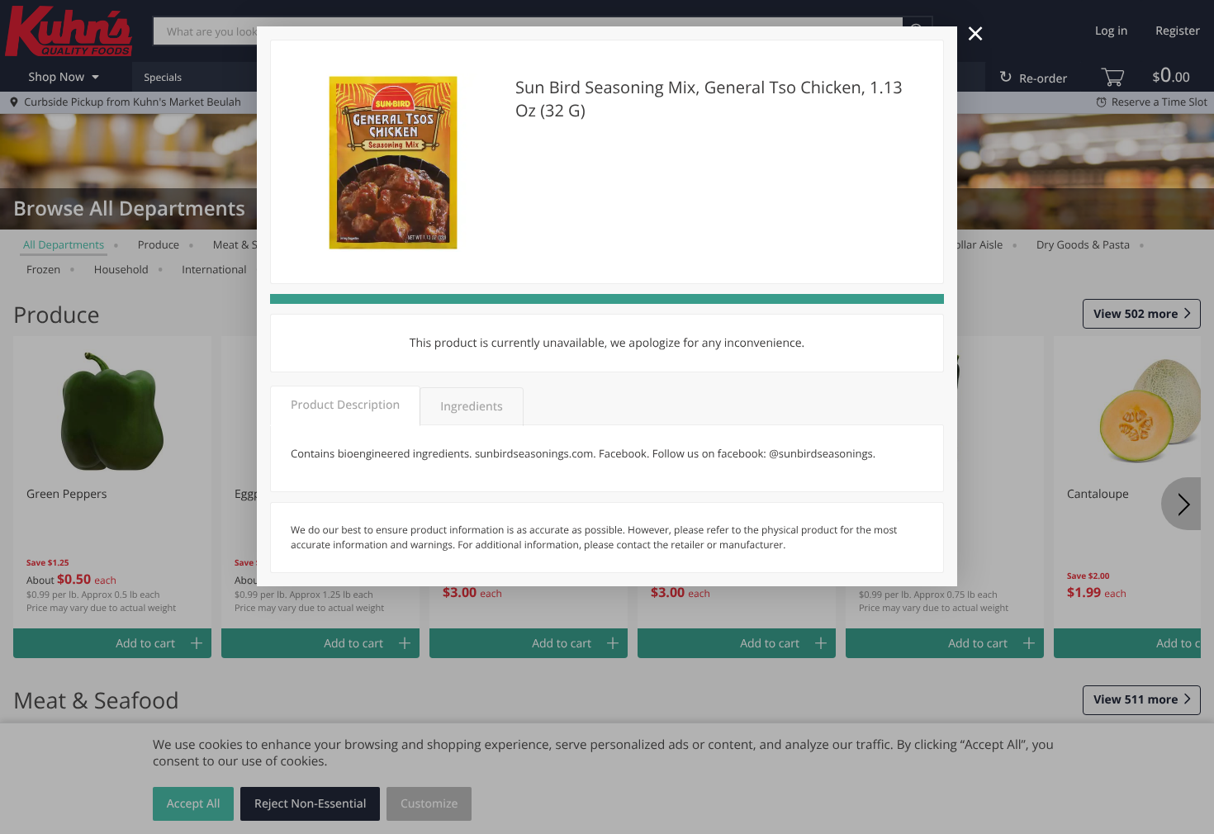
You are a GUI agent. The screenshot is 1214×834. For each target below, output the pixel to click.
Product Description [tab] (345, 405)
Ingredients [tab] (471, 407)
